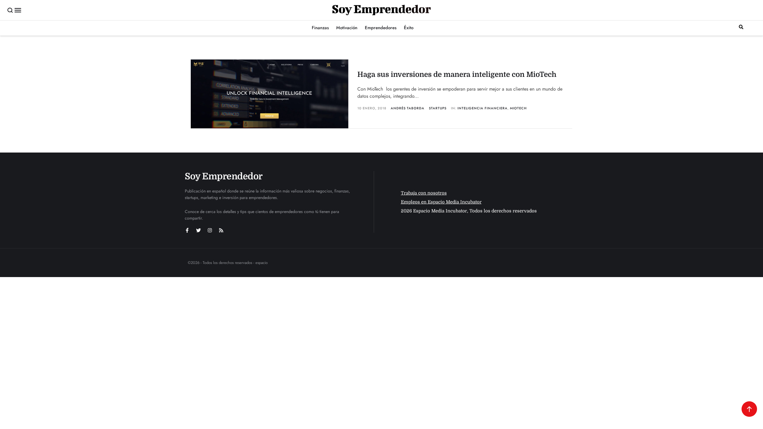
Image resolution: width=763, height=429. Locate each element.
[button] (10, 10)
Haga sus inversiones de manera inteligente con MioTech (456, 74)
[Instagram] (209, 230)
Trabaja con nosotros (424, 193)
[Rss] (221, 230)
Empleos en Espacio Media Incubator (441, 202)
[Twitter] (198, 230)
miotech (518, 108)
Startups (437, 108)
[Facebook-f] (187, 230)
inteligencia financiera (483, 108)
